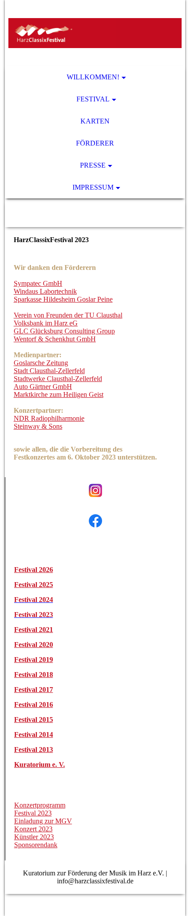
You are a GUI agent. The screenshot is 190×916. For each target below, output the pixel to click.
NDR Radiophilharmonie (49, 418)
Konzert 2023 (33, 829)
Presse (93, 165)
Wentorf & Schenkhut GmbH (55, 339)
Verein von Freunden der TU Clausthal (68, 315)
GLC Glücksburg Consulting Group (64, 331)
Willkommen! (93, 77)
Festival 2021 (33, 629)
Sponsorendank (35, 845)
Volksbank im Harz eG (46, 323)
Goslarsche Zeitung (41, 362)
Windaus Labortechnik (45, 291)
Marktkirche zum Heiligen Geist (58, 394)
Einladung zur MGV (43, 821)
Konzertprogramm (39, 805)
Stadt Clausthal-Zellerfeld (49, 370)
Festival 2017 (33, 689)
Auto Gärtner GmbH (43, 386)
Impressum (93, 187)
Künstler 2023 (34, 837)
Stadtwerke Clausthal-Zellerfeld (58, 378)
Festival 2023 (33, 813)
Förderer (95, 143)
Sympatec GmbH (38, 283)
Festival (93, 99)
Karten (95, 121)
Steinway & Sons (38, 426)
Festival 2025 (33, 584)
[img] (95, 33)
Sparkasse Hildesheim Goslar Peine (63, 299)
